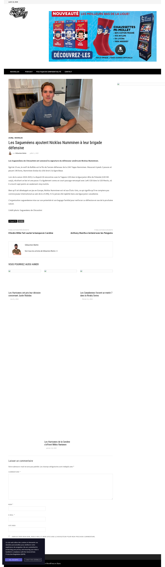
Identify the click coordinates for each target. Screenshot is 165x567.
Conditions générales (33, 560)
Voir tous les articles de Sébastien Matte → (41, 251)
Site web (11, 525)
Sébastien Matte (20, 153)
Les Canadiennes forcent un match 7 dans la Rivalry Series (96, 294)
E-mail (11, 515)
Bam (59, 563)
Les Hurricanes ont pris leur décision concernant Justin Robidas (24, 294)
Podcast (29, 71)
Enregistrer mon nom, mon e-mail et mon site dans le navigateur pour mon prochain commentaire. (53, 537)
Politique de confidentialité (48, 71)
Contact (68, 71)
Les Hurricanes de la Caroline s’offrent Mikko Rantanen (57, 443)
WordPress (50, 563)
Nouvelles (14, 71)
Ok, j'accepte (13, 560)
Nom (10, 504)
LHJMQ (10, 138)
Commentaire (14, 472)
